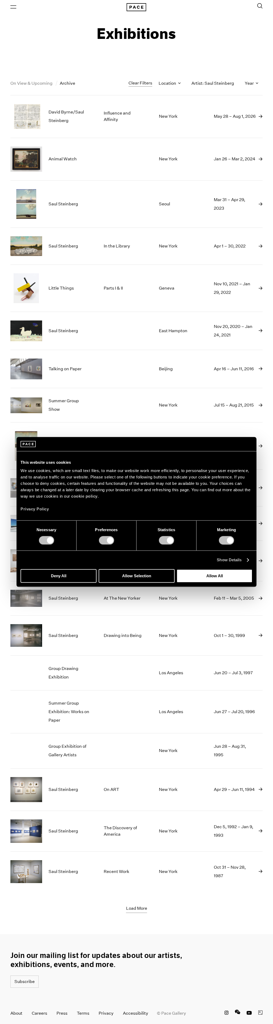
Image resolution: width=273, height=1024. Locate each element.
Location (168, 83)
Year (250, 83)
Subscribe (24, 981)
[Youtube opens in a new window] (249, 1013)
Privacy (106, 1013)
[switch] (106, 540)
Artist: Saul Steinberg (212, 83)
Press (62, 1013)
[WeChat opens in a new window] (237, 1013)
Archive (67, 83)
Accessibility (135, 1013)
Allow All (214, 576)
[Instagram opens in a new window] (226, 1013)
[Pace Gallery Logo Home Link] (136, 7)
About (16, 1013)
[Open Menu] (13, 7)
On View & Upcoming (31, 83)
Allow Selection (136, 576)
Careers (39, 1013)
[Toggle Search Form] (260, 6)
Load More (136, 908)
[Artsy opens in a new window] (260, 1013)
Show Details (229, 560)
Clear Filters (140, 83)
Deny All (58, 576)
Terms (83, 1013)
